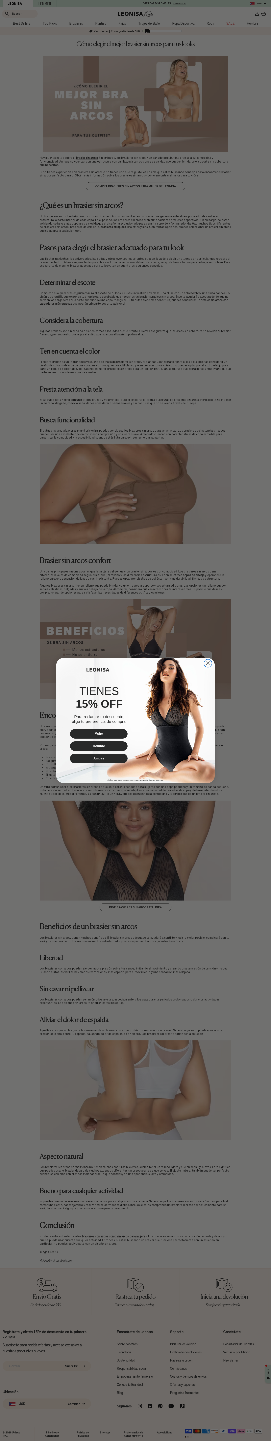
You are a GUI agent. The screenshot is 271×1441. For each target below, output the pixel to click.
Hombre (99, 746)
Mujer (99, 733)
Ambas (98, 758)
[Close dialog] (208, 663)
